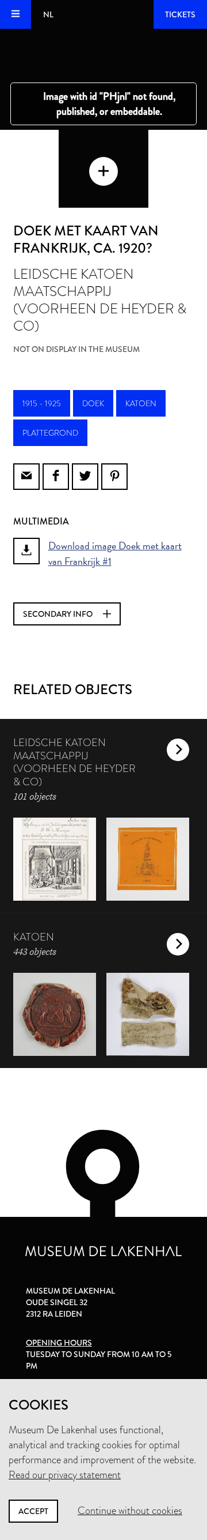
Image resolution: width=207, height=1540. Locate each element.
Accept (33, 1511)
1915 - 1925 (41, 403)
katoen (140, 403)
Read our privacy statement (65, 1474)
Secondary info (58, 614)
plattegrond (50, 433)
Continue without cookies (130, 1510)
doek (93, 403)
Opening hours (59, 1342)
